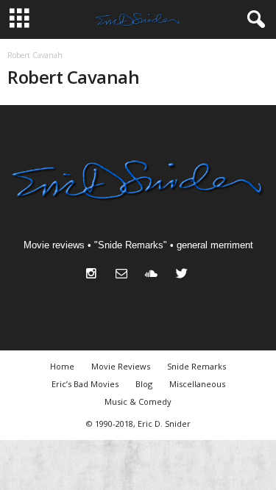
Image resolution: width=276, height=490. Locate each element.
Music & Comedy (138, 401)
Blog (143, 383)
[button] (253, 20)
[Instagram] (94, 275)
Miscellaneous (197, 383)
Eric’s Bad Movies (85, 383)
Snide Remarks (196, 366)
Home (62, 366)
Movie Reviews (120, 366)
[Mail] (125, 275)
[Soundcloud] (155, 275)
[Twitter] (183, 275)
